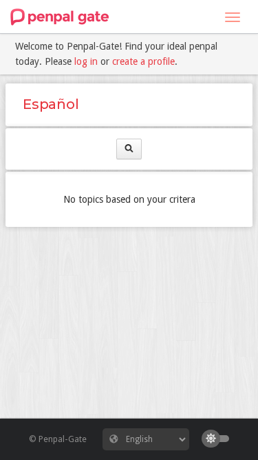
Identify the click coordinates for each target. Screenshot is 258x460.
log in (86, 61)
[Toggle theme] (218, 438)
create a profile (143, 61)
